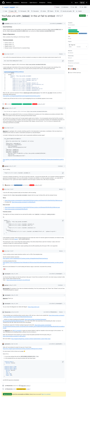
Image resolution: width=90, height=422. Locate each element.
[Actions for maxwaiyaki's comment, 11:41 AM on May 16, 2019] (64, 304)
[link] (6, 104)
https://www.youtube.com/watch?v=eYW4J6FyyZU (23, 202)
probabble (7, 23)
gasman (6, 108)
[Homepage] (3, 2)
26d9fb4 (12, 72)
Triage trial (23, 385)
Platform (8, 2)
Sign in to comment (46, 394)
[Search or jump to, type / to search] (71, 2)
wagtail (6, 7)
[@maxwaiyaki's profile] (3, 274)
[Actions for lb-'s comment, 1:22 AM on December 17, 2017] (64, 189)
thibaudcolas (8, 312)
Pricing (49, 2)
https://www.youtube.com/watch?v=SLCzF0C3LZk (18, 280)
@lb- (4, 114)
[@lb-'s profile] (3, 54)
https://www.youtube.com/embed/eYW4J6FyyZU (16, 209)
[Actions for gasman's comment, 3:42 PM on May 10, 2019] (64, 285)
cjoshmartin (7, 343)
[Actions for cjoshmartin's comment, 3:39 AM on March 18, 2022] (64, 344)
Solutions (16, 2)
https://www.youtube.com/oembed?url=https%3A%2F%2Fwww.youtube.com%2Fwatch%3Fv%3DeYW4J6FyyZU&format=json (33, 200)
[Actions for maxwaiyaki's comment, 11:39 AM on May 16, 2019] (64, 295)
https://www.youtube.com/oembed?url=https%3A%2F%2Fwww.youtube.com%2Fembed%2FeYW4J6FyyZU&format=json (32, 207)
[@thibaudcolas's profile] (3, 312)
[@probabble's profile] (3, 23)
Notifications (65, 7)
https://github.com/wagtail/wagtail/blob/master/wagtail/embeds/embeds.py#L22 (21, 95)
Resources (24, 2)
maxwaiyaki (7, 273)
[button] (63, 61)
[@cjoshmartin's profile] (3, 344)
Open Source (33, 2)
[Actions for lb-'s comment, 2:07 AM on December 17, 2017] (64, 251)
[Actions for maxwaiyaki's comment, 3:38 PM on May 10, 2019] (64, 274)
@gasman (5, 131)
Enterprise (42, 2)
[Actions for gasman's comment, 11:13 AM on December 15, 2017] (64, 166)
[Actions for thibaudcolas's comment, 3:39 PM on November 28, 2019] (64, 312)
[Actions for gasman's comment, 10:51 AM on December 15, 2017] (64, 108)
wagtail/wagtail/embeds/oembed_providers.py (14, 71)
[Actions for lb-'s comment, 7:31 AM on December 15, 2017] (64, 54)
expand (16, 239)
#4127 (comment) (17, 330)
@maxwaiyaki (6, 288)
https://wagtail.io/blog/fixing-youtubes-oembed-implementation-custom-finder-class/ (30, 338)
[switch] (4, 269)
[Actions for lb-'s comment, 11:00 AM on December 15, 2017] (64, 128)
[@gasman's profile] (3, 108)
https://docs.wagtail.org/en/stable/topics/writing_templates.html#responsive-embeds (22, 348)
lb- (5, 54)
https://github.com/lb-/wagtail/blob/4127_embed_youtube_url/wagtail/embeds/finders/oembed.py (25, 258)
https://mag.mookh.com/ (33, 306)
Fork (74, 7)
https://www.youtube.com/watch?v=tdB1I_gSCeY (14, 336)
